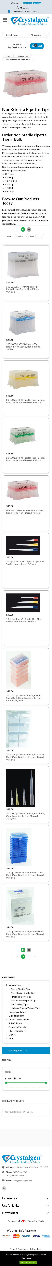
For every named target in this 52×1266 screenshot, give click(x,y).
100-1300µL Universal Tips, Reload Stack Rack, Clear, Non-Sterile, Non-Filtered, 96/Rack (24, 698)
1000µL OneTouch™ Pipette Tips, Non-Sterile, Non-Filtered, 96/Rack (25, 562)
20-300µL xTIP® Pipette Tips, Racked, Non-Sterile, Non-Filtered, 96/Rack (25, 401)
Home (7, 56)
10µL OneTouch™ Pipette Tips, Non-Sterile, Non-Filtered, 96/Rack (24, 620)
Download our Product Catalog (25, 11)
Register (37, 3)
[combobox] (15, 34)
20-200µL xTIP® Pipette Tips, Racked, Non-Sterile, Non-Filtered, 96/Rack (25, 459)
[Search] (45, 35)
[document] (26, 1258)
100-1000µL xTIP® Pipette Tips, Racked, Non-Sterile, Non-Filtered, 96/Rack (23, 347)
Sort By (9, 236)
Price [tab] (8, 1072)
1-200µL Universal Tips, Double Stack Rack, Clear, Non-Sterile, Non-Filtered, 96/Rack (25, 934)
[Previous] (12, 956)
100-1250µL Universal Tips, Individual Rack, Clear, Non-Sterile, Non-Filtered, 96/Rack (25, 757)
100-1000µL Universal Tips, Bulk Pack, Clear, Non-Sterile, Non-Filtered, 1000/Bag (25, 816)
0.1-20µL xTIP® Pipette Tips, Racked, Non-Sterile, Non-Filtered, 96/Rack (25, 511)
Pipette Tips (22, 56)
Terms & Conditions (19, 1249)
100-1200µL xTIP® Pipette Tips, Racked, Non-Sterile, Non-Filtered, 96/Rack (23, 289)
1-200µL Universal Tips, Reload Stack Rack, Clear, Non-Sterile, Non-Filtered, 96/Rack (25, 875)
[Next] (40, 956)
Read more (26, 1258)
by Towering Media (34, 1221)
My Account (25, 8)
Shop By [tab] (6, 1060)
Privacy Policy (36, 1249)
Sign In (26, 3)
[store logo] (29, 21)
